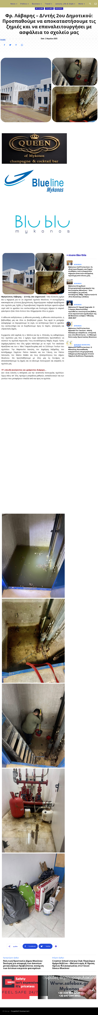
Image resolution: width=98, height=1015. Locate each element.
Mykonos (58, 8)
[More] (56, 946)
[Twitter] (10, 45)
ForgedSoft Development (20, 1011)
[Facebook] (4, 45)
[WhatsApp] (21, 45)
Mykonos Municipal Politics (82, 345)
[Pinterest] (16, 45)
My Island (39, 8)
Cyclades (49, 8)
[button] (90, 4)
